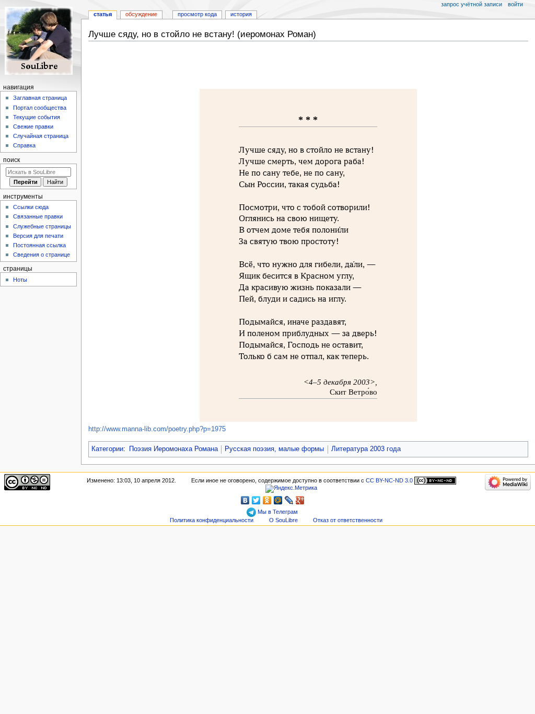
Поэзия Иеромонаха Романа (173, 449)
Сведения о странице (41, 254)
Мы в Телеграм (277, 512)
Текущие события (36, 117)
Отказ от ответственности (347, 520)
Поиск (11, 160)
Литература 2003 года (366, 449)
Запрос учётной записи (471, 4)
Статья (103, 14)
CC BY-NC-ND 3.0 (389, 480)
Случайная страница (40, 136)
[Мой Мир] (278, 500)
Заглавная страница (40, 98)
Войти (515, 4)
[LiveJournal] (289, 500)
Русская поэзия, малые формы (274, 449)
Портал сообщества (39, 108)
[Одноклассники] (267, 500)
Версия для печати (38, 236)
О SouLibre (283, 520)
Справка (24, 145)
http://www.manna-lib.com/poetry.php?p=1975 (157, 429)
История (241, 14)
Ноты (20, 280)
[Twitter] (256, 500)
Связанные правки (38, 216)
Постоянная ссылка (39, 245)
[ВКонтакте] (245, 500)
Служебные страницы (42, 226)
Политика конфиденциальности (211, 520)
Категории (107, 449)
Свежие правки (33, 126)
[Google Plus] (300, 500)
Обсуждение (141, 14)
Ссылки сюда (31, 207)
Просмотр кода (197, 14)
